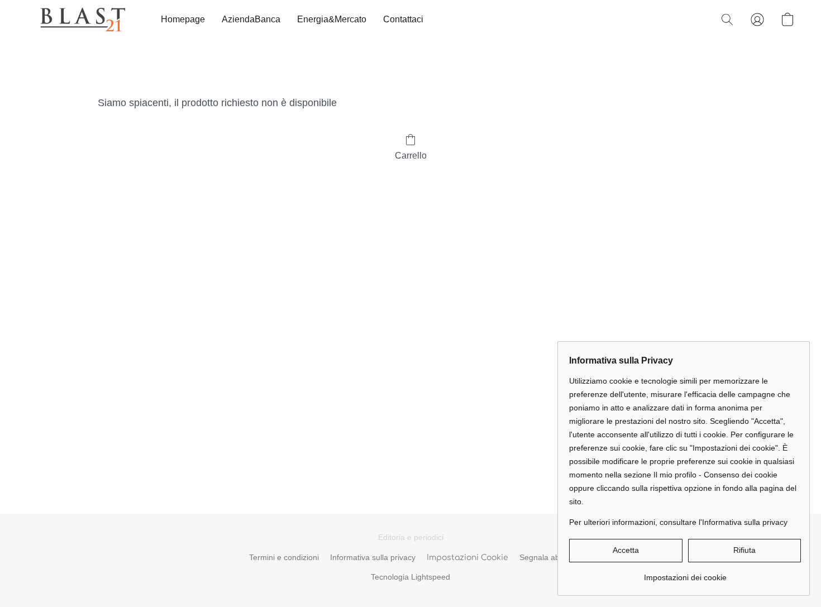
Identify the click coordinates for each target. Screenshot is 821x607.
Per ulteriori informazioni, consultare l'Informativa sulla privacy (678, 522)
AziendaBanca (251, 19)
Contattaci (403, 19)
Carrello (411, 155)
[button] (83, 20)
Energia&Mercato (331, 19)
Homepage (183, 19)
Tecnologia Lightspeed (410, 576)
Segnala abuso (545, 557)
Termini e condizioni (284, 557)
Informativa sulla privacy (373, 557)
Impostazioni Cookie (467, 557)
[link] (685, 573)
